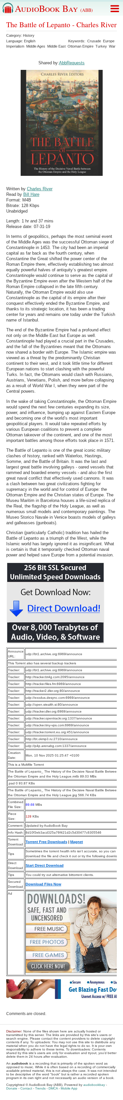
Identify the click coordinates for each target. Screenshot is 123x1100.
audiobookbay (94, 1085)
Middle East (56, 46)
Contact (26, 1088)
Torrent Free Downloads (46, 842)
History (28, 35)
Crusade (94, 41)
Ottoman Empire (80, 46)
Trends (40, 1088)
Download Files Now (43, 884)
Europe (108, 41)
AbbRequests (72, 62)
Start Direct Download (45, 865)
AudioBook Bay (54, 8)
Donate (11, 1088)
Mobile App (69, 1088)
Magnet (76, 842)
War (112, 46)
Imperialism (15, 46)
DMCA (53, 1088)
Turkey (101, 46)
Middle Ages (35, 46)
